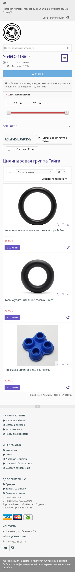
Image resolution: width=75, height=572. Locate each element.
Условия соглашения (18, 467)
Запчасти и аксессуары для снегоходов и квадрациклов (40, 83)
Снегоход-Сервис (26, 149)
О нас (9, 454)
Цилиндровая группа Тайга (31, 86)
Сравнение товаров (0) (54, 178)
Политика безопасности (19, 463)
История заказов (15, 424)
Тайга (11, 86)
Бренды (10, 484)
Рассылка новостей (17, 433)
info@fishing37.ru (16, 536)
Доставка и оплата (16, 459)
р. (40, 103)
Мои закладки (14, 429)
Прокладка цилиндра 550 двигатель (27, 369)
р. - (21, 103)
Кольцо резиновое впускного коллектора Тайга (34, 230)
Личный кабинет (15, 420)
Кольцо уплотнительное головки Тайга (29, 300)
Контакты (11, 450)
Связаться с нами (15, 493)
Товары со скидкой (16, 488)
